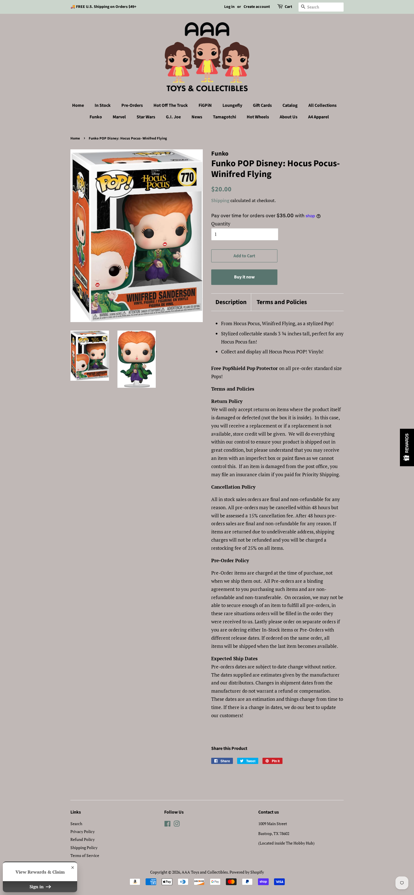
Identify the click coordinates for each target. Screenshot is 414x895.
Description (231, 302)
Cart (288, 7)
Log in (229, 7)
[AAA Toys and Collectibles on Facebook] (167, 824)
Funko (96, 117)
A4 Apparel (318, 117)
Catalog (290, 105)
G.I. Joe (173, 117)
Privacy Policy (82, 831)
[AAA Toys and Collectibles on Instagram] (176, 824)
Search (76, 823)
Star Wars (146, 117)
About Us (288, 117)
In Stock (103, 105)
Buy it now (244, 277)
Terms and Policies (282, 302)
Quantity (220, 223)
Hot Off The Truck (170, 105)
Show (407, 447)
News (197, 117)
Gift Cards (262, 105)
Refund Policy (82, 839)
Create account (257, 7)
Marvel (119, 117)
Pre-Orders (132, 105)
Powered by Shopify (247, 872)
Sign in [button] (37, 886)
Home (78, 105)
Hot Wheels (258, 117)
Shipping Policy (83, 847)
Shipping (220, 200)
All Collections (322, 105)
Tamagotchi (224, 117)
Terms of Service (84, 855)
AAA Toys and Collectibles (205, 872)
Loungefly (232, 105)
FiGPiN (205, 105)
